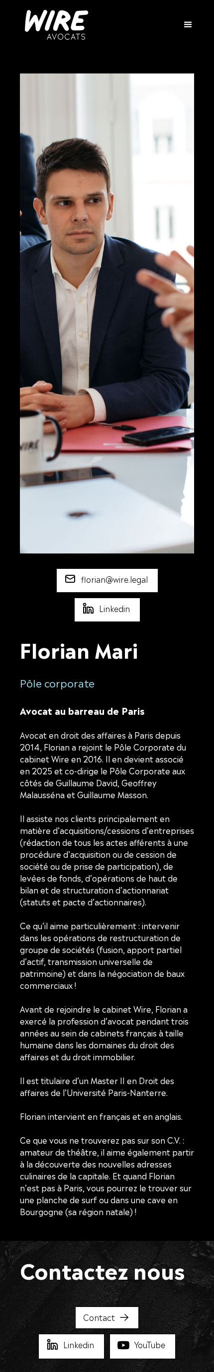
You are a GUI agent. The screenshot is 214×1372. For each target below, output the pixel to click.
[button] (183, 25)
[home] (54, 25)
